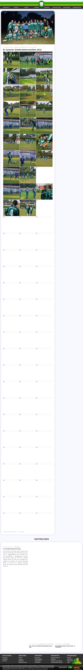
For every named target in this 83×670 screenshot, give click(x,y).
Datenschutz (70, 660)
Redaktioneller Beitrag (56, 662)
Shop (76, 10)
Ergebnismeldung (55, 657)
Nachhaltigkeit (38, 659)
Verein (26, 7)
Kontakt (69, 657)
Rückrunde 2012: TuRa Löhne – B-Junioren (65, 646)
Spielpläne (21, 660)
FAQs (68, 662)
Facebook (4, 659)
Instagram (5, 657)
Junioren (16, 10)
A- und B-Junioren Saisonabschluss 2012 (40, 646)
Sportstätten (57, 7)
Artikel (16, 7)
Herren (36, 7)
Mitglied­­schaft (26, 10)
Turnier (21, 531)
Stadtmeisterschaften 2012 (12, 549)
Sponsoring (66, 10)
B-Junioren (33, 47)
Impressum (70, 659)
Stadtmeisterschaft (10, 531)
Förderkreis (37, 662)
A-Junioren (41, 644)
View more (50, 669)
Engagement (67, 7)
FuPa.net (4, 660)
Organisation (77, 7)
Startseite (6, 7)
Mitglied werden (23, 662)
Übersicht (36, 10)
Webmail (53, 659)
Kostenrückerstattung (56, 660)
